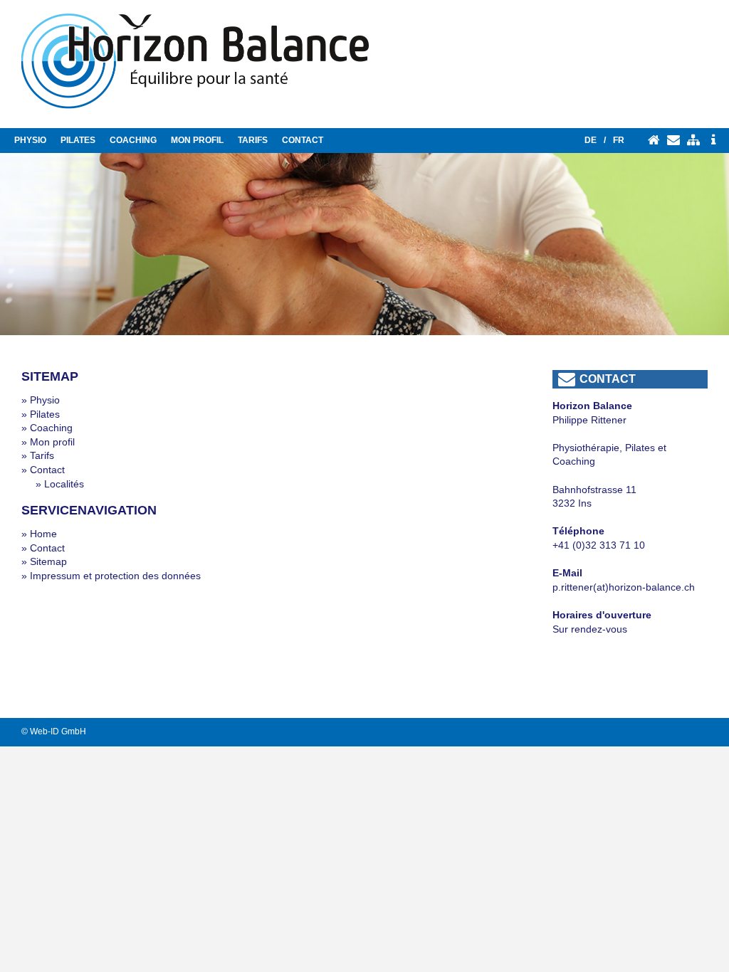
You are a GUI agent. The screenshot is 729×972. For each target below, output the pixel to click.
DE (590, 140)
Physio (30, 140)
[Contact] (673, 140)
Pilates (78, 140)
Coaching (133, 140)
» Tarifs (37, 455)
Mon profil (197, 140)
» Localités (60, 484)
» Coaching (47, 427)
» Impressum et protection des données (111, 575)
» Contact (43, 469)
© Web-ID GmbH (53, 731)
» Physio (40, 400)
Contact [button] (302, 140)
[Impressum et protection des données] (713, 140)
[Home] (654, 140)
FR (618, 140)
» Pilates (40, 414)
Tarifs (253, 140)
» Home (39, 533)
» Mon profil (48, 442)
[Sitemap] (693, 140)
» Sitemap (44, 561)
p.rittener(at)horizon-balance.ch (623, 587)
